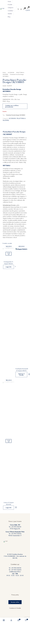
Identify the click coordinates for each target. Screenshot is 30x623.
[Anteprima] (13, 254)
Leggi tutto (8, 267)
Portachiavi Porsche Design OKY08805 (15, 115)
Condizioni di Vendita (15, 608)
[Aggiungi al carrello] (25, 250)
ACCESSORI (11, 72)
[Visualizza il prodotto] (13, 250)
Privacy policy (15, 595)
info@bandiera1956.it (15, 572)
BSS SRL (15, 558)
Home (4, 72)
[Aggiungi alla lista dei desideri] (13, 252)
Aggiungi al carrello (21, 374)
